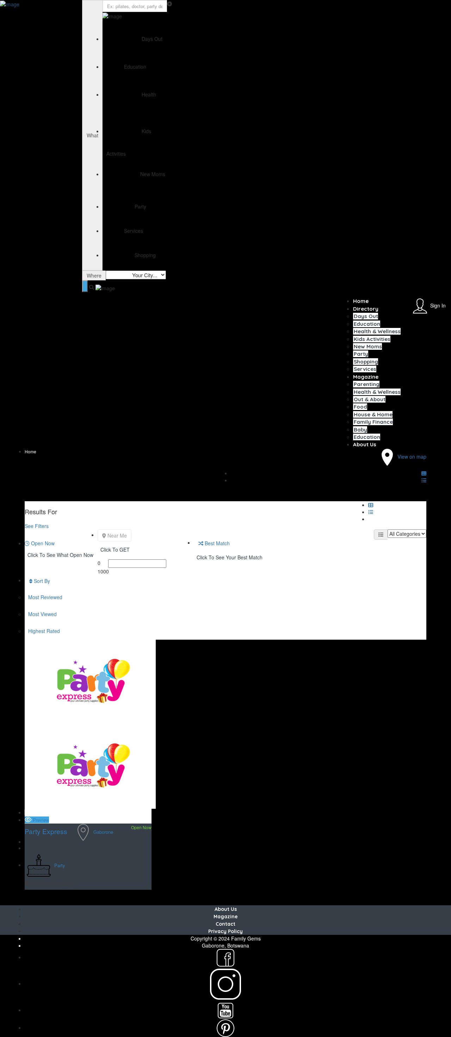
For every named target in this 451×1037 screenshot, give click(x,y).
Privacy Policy (225, 931)
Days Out (366, 316)
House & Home (373, 414)
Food (360, 406)
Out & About (369, 399)
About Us (364, 444)
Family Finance (373, 421)
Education (367, 324)
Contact (225, 924)
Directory (365, 308)
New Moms (368, 346)
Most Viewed (42, 613)
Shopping (366, 361)
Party (361, 353)
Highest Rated (44, 630)
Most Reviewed (45, 597)
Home (361, 301)
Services (365, 369)
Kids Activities (372, 339)
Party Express (46, 831)
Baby (360, 429)
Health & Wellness (377, 331)
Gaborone (103, 831)
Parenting (366, 384)
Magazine (365, 376)
